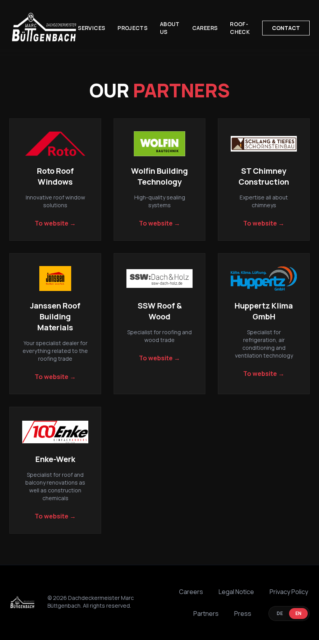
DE (280, 613)
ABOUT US (170, 27)
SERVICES (91, 28)
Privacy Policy (289, 591)
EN (298, 613)
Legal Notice (236, 591)
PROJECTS (132, 28)
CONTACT (286, 28)
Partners (206, 613)
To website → (55, 223)
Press (242, 613)
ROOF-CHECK (240, 27)
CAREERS (204, 28)
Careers (191, 591)
